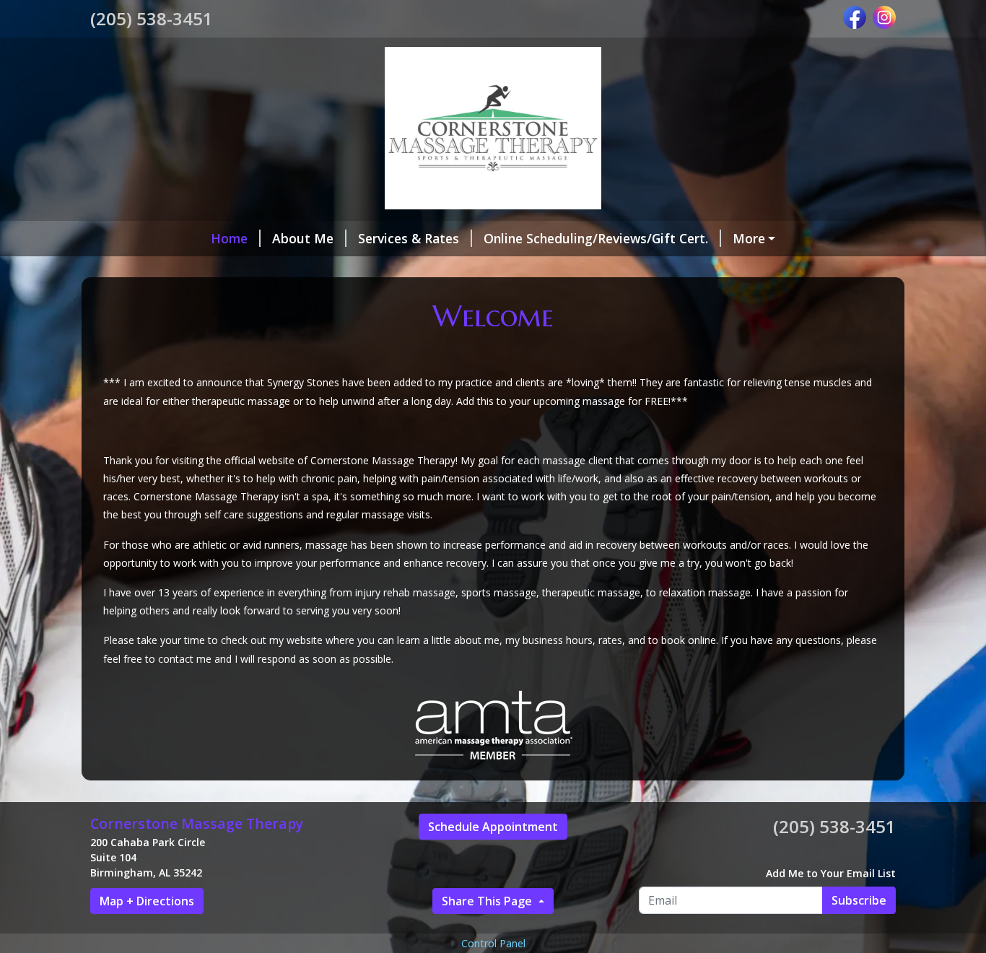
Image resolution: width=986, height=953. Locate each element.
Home (229, 238)
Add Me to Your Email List (831, 873)
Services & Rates (408, 238)
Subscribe (859, 900)
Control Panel (493, 943)
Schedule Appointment (493, 827)
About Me (302, 238)
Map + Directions (147, 901)
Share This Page (488, 901)
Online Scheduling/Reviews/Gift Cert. (596, 238)
